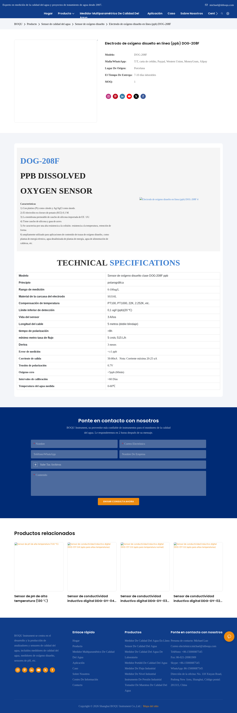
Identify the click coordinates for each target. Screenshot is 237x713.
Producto (32, 24)
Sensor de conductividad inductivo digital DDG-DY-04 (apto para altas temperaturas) (90, 598)
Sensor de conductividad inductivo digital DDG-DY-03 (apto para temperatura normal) (143, 598)
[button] (217, 13)
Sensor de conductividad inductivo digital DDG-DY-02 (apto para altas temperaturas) (196, 598)
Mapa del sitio (150, 706)
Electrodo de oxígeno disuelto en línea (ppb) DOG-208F (140, 24)
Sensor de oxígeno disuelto (89, 24)
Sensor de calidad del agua (55, 24)
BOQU (18, 24)
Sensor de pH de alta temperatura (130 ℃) (31, 598)
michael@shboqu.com (222, 5)
